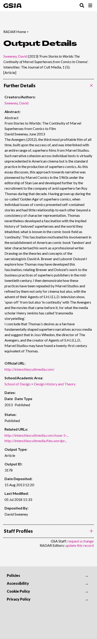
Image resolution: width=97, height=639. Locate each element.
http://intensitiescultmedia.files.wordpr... (36, 441)
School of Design (17, 384)
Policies (13, 575)
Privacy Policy (18, 599)
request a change (81, 541)
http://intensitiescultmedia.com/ (29, 369)
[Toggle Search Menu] (82, 5)
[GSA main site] (12, 5)
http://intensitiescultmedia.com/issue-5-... (37, 435)
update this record (79, 545)
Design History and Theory (55, 384)
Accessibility (18, 583)
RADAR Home (14, 31)
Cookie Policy (18, 591)
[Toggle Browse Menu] (90, 5)
